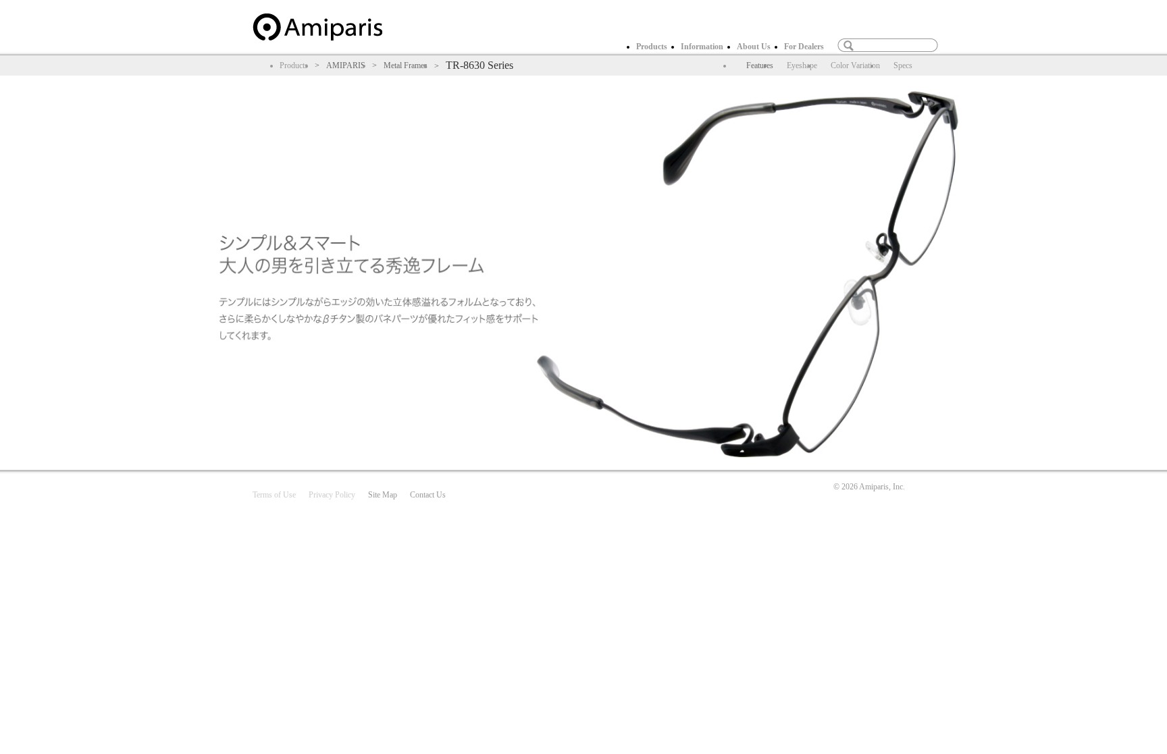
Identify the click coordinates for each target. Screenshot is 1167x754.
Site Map (382, 495)
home (317, 27)
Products (651, 46)
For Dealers (804, 46)
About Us (754, 46)
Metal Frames (405, 65)
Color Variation (855, 65)
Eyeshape (802, 65)
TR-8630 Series (479, 65)
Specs (902, 65)
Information (702, 46)
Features (759, 65)
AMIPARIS (345, 65)
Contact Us (428, 495)
